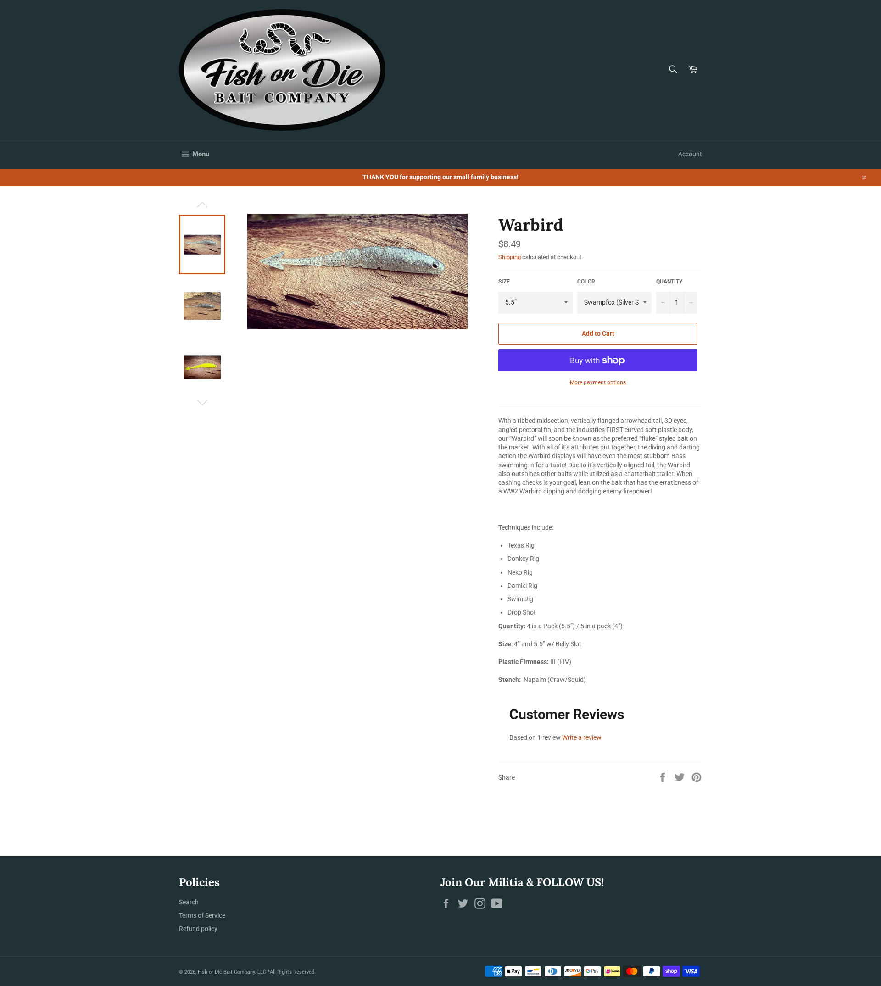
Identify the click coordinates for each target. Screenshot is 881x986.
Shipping (509, 257)
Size (504, 281)
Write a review (582, 737)
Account (690, 154)
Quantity (669, 281)
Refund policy (198, 928)
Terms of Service (202, 915)
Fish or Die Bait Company (226, 972)
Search (189, 902)
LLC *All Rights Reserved (285, 972)
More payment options (598, 382)
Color (586, 281)
